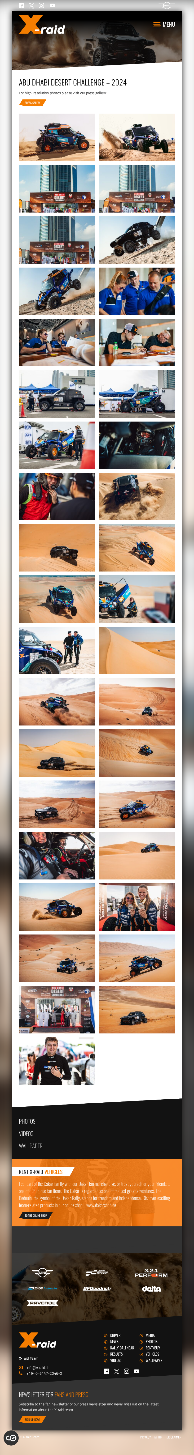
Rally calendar (122, 1348)
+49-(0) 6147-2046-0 (44, 1373)
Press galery (32, 103)
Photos (27, 1121)
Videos (26, 1133)
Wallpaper (31, 1145)
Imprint (159, 1436)
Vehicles (152, 1354)
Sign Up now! (32, 1419)
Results (116, 1354)
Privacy (145, 1436)
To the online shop (36, 1215)
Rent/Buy (153, 1348)
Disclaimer (174, 1436)
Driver (115, 1335)
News (114, 1341)
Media (150, 1335)
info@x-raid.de (37, 1367)
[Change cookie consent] (11, 1438)
